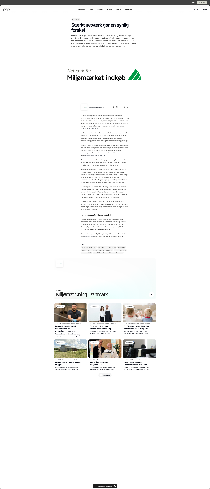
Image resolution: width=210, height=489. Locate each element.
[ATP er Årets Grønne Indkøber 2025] (104, 355)
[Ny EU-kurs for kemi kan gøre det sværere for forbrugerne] (139, 318)
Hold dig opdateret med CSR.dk (104, 486)
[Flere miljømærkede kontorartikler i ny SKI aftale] (139, 355)
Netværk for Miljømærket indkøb (93, 128)
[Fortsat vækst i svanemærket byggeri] (70, 355)
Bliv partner (202, 2)
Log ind (193, 2)
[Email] (124, 107)
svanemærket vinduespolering (95, 155)
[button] (151, 294)
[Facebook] (113, 107)
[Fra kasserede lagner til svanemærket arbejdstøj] (104, 318)
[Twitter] (120, 107)
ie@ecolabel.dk (89, 236)
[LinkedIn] (117, 107)
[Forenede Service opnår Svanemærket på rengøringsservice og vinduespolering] (70, 320)
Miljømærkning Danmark (96, 107)
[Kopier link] (128, 107)
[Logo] (7, 9)
